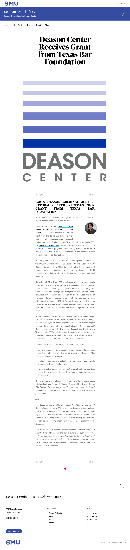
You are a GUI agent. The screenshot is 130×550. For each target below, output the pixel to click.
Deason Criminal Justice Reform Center (20, 16)
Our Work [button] (18, 25)
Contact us (13, 531)
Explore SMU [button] (121, 3)
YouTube (93, 519)
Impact (30, 25)
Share (91, 195)
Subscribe (53, 519)
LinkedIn (93, 516)
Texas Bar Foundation (49, 245)
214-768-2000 (12, 518)
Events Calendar (56, 513)
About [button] (47, 25)
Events (39, 25)
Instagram (93, 513)
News (51, 516)
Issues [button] (7, 25)
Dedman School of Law (20, 12)
